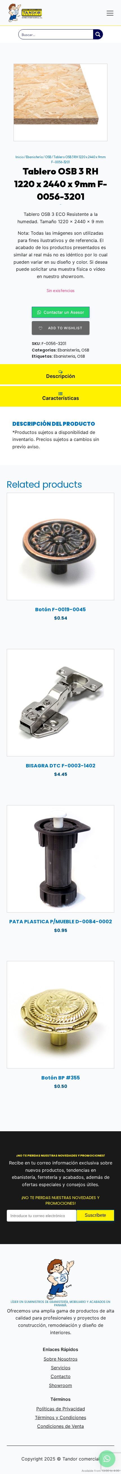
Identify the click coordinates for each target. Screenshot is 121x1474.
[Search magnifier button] (98, 34)
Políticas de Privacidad (60, 1409)
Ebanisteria (64, 356)
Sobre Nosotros (60, 1359)
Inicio (19, 157)
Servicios (60, 1367)
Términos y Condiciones (60, 1417)
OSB (48, 157)
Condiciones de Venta (60, 1426)
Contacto (61, 1376)
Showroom (60, 1385)
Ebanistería (34, 157)
